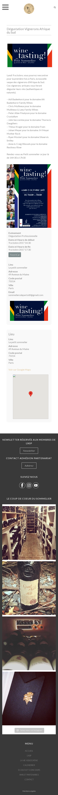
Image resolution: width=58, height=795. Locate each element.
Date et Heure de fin (19, 246)
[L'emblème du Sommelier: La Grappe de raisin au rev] (29, 698)
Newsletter (29, 450)
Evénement (14, 232)
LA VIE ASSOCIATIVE (29, 760)
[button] (31, 394)
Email (11, 292)
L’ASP (29, 755)
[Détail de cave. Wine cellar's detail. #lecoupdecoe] (29, 643)
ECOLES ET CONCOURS (29, 770)
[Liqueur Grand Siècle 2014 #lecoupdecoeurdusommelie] (29, 588)
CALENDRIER (29, 765)
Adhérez (29, 465)
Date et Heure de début (21, 239)
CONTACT (29, 779)
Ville (10, 285)
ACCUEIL (29, 751)
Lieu (10, 264)
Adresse (13, 271)
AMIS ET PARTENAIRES (29, 775)
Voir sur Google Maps (19, 369)
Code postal (15, 278)
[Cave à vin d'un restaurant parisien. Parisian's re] (29, 533)
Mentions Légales (29, 791)
